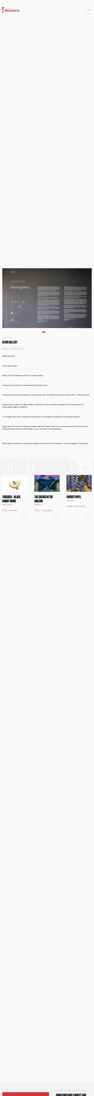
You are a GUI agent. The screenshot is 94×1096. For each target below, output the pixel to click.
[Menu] (89, 10)
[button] (43, 96)
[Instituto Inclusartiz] (10, 9)
